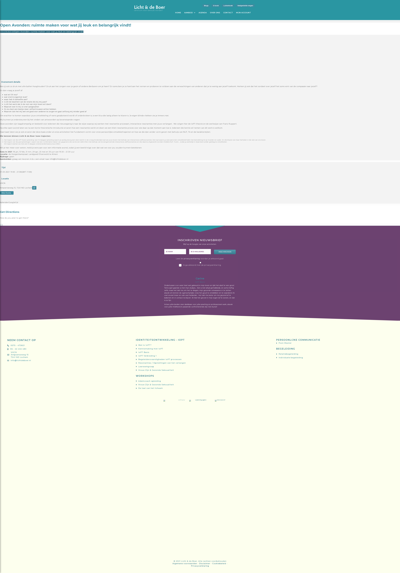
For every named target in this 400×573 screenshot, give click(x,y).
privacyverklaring (192, 259)
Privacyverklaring (200, 566)
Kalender (4, 202)
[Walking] (6, 222)
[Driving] (2, 222)
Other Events (6, 193)
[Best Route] (0, 222)
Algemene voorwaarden (184, 564)
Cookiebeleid (219, 564)
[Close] (1, 225)
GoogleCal (13, 202)
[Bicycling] (8, 222)
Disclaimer (204, 564)
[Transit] (4, 222)
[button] (225, 252)
